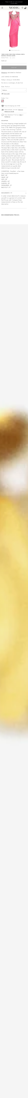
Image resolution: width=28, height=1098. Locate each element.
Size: (5, 87)
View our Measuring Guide (14, 110)
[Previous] (2, 2)
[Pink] (2, 101)
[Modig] (14, 8)
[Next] (25, 2)
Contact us (7, 117)
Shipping (4, 72)
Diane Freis (4, 58)
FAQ (20, 115)
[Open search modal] (22, 7)
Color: (4, 98)
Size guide (7, 94)
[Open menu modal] (2, 7)
